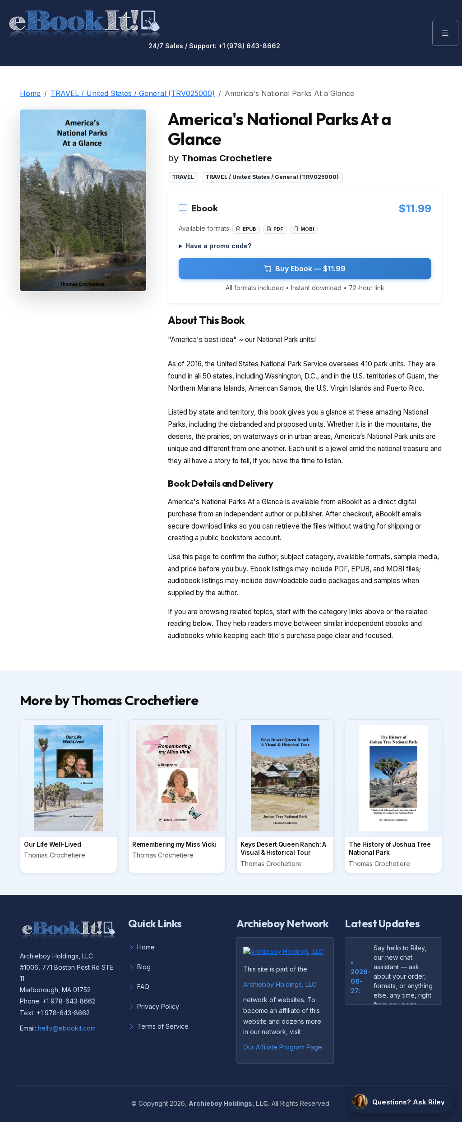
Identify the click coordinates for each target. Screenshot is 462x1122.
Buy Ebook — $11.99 (310, 268)
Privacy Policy (158, 1006)
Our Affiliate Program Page (282, 1047)
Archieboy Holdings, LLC (279, 984)
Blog (144, 967)
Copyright (153, 1103)
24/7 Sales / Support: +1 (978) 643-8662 (214, 46)
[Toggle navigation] (445, 33)
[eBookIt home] (84, 22)
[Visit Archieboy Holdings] (286, 954)
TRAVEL (183, 176)
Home (30, 93)
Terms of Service (163, 1026)
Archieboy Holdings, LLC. (229, 1103)
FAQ (143, 986)
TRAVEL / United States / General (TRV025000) (133, 93)
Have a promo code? (218, 246)
